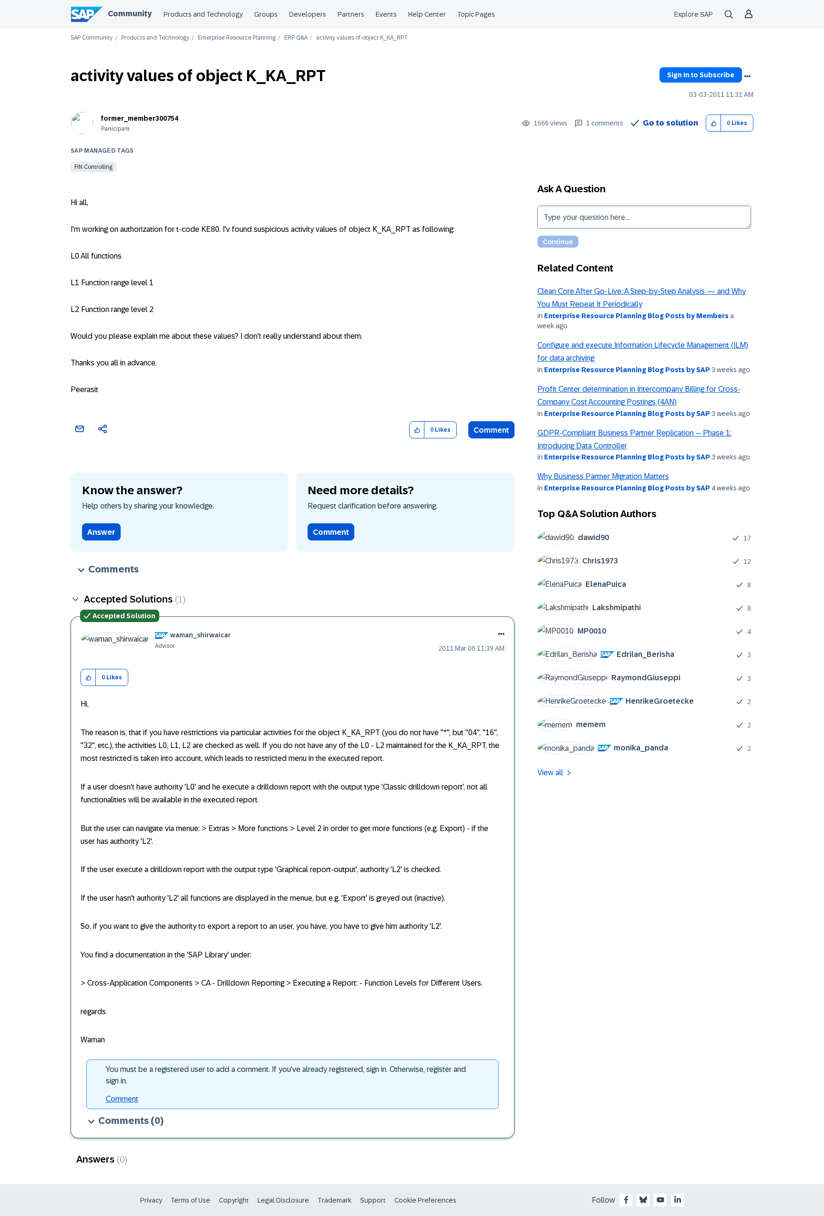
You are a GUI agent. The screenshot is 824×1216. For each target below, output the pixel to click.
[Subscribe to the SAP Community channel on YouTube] (660, 1200)
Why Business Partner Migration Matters (603, 476)
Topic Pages (476, 14)
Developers (307, 14)
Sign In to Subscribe (700, 75)
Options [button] (747, 76)
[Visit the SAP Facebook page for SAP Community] (626, 1200)
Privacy (151, 1200)
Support (373, 1200)
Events (386, 14)
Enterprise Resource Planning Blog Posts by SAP (627, 370)
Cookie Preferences (425, 1200)
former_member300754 (139, 118)
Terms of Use (190, 1200)
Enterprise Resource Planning (237, 38)
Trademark (334, 1200)
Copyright (234, 1200)
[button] (713, 123)
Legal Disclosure (283, 1200)
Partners (351, 14)
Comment (491, 430)
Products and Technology (203, 14)
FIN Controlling (93, 167)
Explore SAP (693, 14)
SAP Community (92, 38)
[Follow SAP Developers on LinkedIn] (677, 1200)
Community (130, 14)
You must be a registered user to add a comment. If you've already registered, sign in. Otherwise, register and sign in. (286, 1075)
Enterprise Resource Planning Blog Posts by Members (636, 316)
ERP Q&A (296, 38)
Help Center (427, 14)
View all (550, 773)
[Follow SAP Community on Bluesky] (643, 1200)
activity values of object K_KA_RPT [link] (362, 38)
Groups (266, 14)
